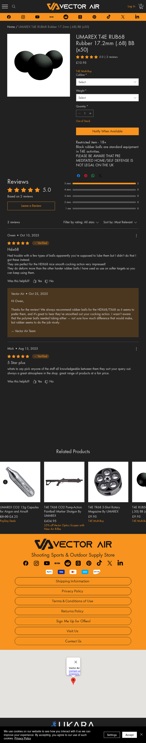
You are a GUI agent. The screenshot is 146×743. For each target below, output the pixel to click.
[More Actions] (136, 235)
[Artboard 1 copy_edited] (51, 17)
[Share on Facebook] (78, 175)
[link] (97, 57)
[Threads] (80, 17)
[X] (123, 17)
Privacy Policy (22, 738)
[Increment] (90, 113)
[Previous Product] (5, 482)
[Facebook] (8, 17)
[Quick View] (20, 482)
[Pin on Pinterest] (85, 175)
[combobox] (107, 82)
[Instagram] (23, 17)
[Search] (14, 6)
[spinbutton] (84, 113)
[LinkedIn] (137, 17)
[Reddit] (65, 17)
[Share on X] (100, 175)
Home (11, 27)
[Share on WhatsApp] (93, 175)
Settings (112, 735)
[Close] (141, 734)
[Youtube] (37, 17)
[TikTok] (108, 17)
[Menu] (5, 6)
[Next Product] (140, 482)
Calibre (81, 75)
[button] (141, 6)
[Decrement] (79, 113)
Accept (129, 735)
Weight (81, 90)
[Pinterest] (94, 17)
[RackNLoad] (57, 563)
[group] (73, 496)
